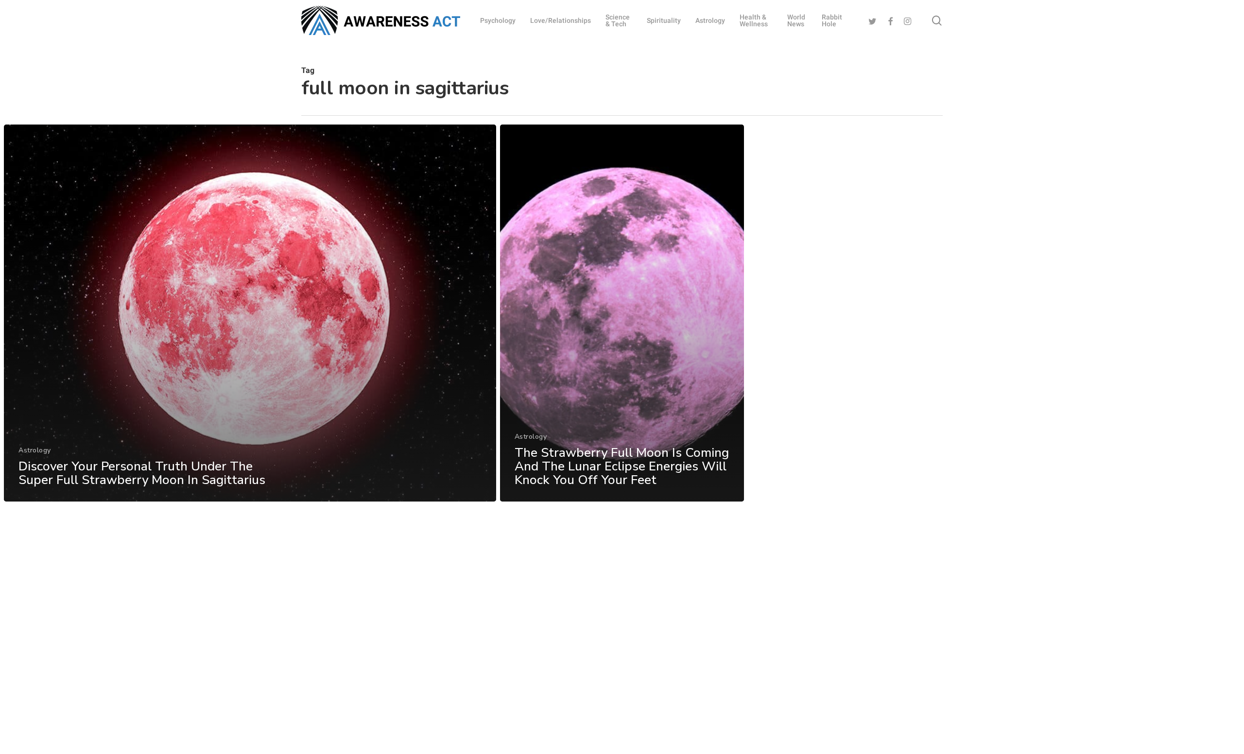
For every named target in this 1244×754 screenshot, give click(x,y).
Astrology (34, 450)
